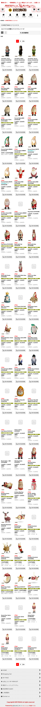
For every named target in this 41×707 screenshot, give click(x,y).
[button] (2, 10)
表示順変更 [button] (25, 33)
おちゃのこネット (17, 705)
